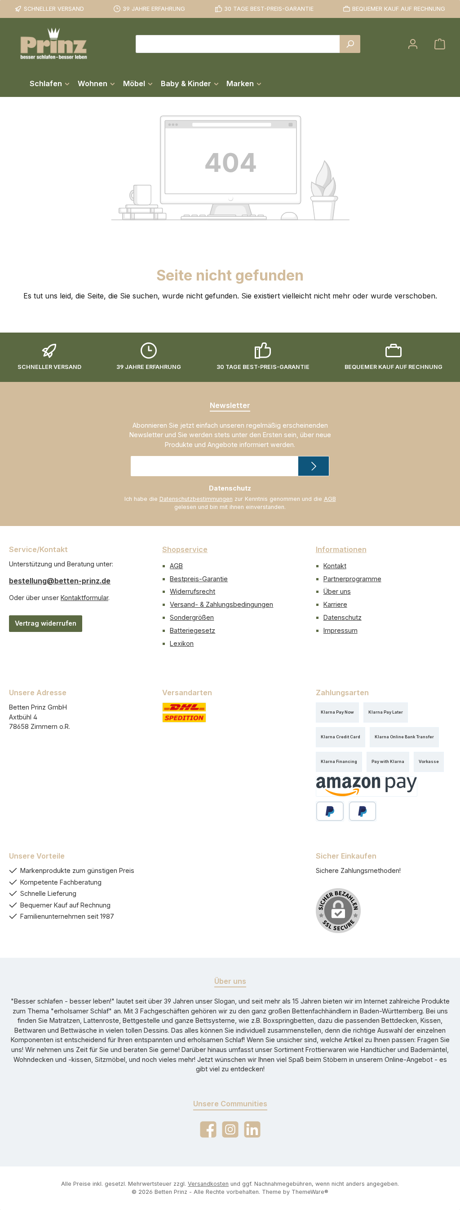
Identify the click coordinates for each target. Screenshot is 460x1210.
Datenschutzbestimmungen (196, 498)
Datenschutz (342, 617)
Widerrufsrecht (192, 591)
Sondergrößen (192, 617)
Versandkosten (208, 1183)
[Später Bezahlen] (363, 811)
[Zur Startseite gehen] (54, 44)
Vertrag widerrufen (45, 623)
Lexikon (182, 643)
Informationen (341, 549)
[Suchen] (350, 44)
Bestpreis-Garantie (199, 579)
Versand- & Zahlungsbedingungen (221, 604)
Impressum (340, 630)
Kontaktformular (84, 597)
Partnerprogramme (352, 579)
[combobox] (238, 44)
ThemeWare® (310, 1191)
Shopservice (185, 549)
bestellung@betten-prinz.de (60, 580)
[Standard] (184, 712)
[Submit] (313, 466)
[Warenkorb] (440, 44)
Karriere (335, 604)
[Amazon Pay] (367, 786)
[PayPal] (330, 811)
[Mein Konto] (413, 44)
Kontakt (334, 566)
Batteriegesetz (192, 630)
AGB (330, 498)
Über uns (337, 591)
